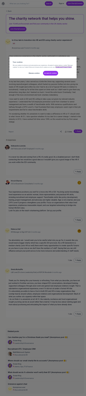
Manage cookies (34, 73)
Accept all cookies (50, 73)
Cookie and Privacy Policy (64, 67)
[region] (43, 67)
